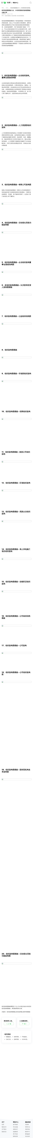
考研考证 (27, 1129)
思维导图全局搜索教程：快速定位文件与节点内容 (17, 1036)
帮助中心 (15, 3)
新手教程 (15, 1124)
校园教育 (15, 1131)
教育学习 (27, 1131)
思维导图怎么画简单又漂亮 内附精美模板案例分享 (17, 1039)
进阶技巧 (15, 1129)
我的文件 (4, 1127)
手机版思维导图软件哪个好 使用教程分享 (25, 1036)
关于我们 (4, 1129)
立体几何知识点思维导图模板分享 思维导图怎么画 (9, 1039)
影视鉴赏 (27, 1134)
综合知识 (27, 1136)
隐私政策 (15, 1136)
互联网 (27, 1124)
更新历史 (4, 1131)
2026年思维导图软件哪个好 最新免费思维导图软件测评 (25, 1039)
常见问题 (15, 1127)
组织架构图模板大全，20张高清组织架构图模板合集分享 (20, 7)
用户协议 (15, 1134)
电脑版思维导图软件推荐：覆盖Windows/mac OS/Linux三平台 (9, 1036)
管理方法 (27, 1127)
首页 (3, 1124)
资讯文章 (7, 7)
